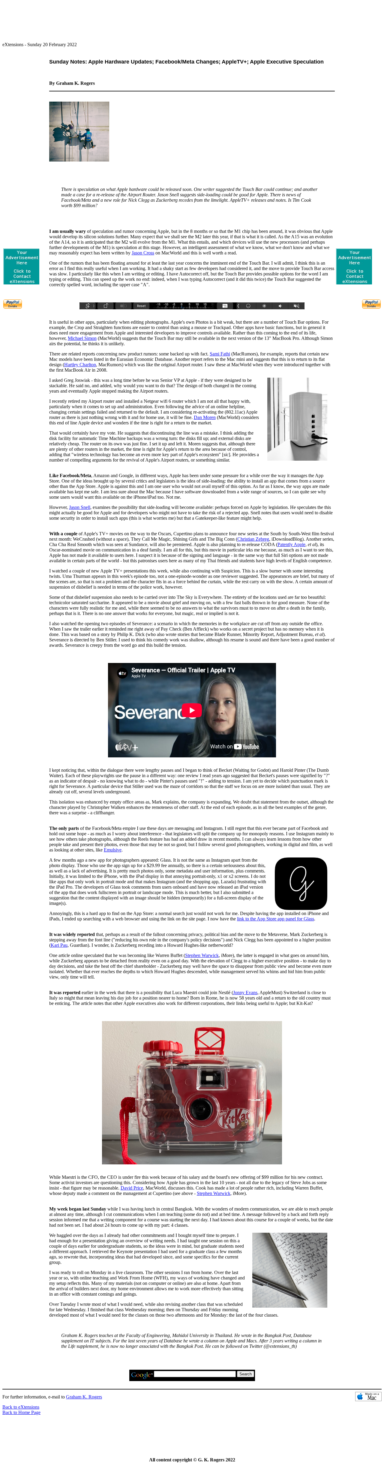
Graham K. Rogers (84, 1396)
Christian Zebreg (253, 539)
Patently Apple (291, 544)
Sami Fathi (220, 353)
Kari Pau (59, 945)
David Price (132, 1187)
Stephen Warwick (202, 955)
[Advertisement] (192, 18)
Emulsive (113, 849)
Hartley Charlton (80, 364)
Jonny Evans (245, 992)
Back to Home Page (21, 1412)
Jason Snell (79, 507)
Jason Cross (143, 252)
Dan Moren (205, 417)
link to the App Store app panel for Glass (275, 918)
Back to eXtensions (20, 1407)
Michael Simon (82, 338)
